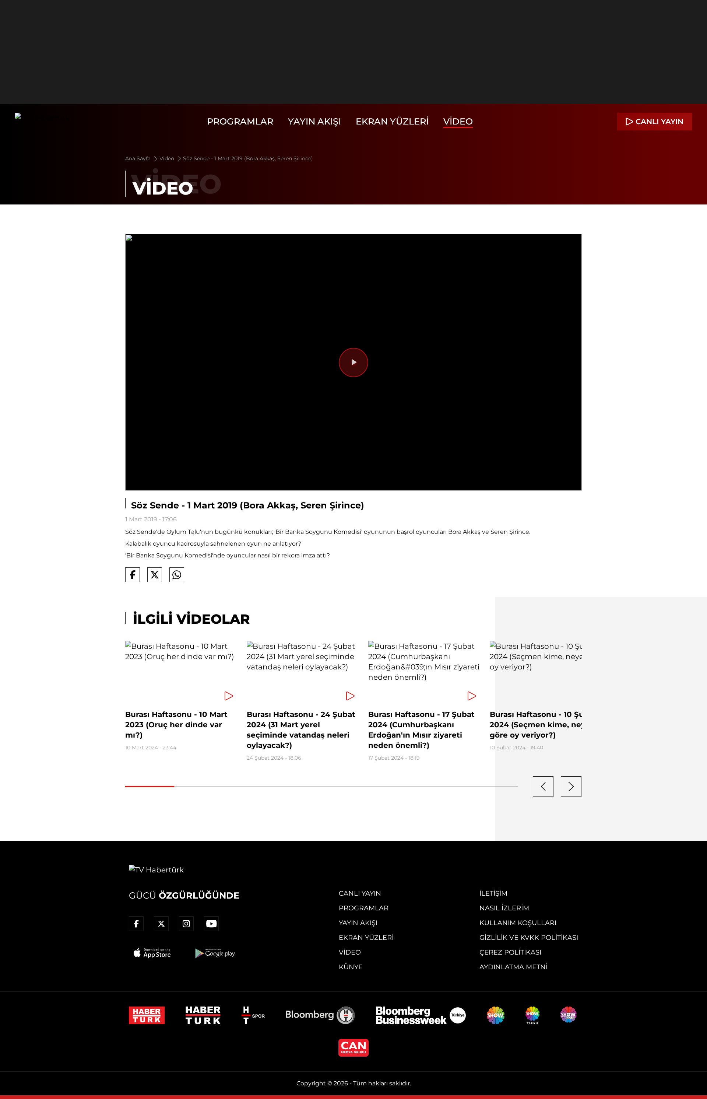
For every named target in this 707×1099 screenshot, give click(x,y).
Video (458, 121)
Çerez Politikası (510, 952)
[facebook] (136, 923)
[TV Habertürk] (42, 121)
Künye (351, 967)
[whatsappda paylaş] (176, 574)
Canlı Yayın (360, 893)
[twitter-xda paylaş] (154, 574)
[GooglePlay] (214, 953)
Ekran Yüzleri (392, 121)
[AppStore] (152, 953)
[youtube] (211, 923)
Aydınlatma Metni (513, 967)
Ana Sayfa (138, 158)
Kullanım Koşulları (517, 923)
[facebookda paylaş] (132, 574)
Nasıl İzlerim (504, 908)
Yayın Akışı (314, 121)
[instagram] (186, 923)
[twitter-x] (161, 923)
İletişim (493, 893)
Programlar (240, 121)
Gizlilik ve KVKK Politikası (528, 938)
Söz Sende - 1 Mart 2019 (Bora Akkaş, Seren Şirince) (248, 158)
